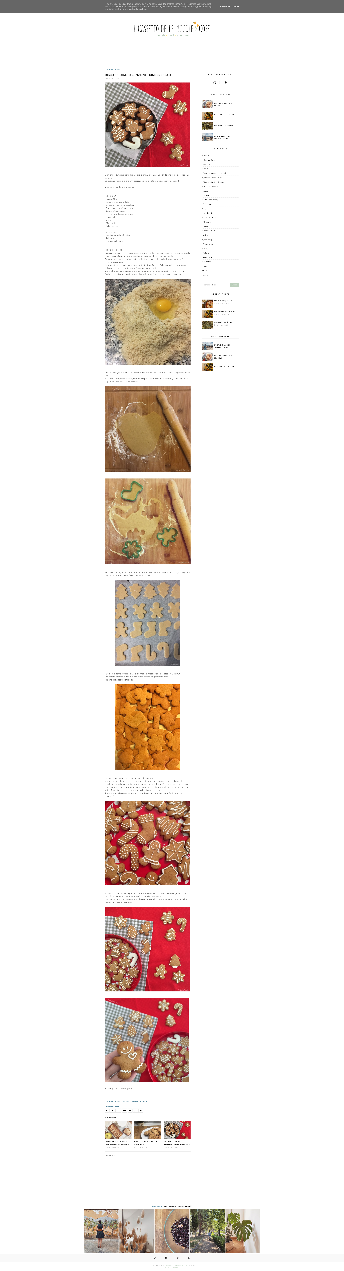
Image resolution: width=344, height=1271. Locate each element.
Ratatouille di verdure (224, 115)
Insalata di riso (209, 217)
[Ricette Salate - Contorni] (214, 173)
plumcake (207, 257)
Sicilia (205, 169)
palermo (207, 253)
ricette (143, 1101)
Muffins (206, 226)
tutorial (206, 270)
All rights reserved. (172, 1267)
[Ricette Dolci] (113, 69)
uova (205, 275)
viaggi (206, 191)
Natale (135, 1101)
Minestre (207, 222)
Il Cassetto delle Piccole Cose (176, 1265)
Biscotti (126, 1101)
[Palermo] (207, 240)
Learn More (224, 6)
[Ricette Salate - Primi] (213, 178)
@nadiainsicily (185, 1206)
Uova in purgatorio (223, 301)
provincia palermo (211, 186)
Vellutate (207, 235)
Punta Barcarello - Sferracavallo (222, 137)
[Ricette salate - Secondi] (214, 182)
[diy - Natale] (208, 204)
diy (204, 209)
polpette (207, 262)
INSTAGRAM (170, 1206)
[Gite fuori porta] (210, 200)
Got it (236, 6)
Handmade (208, 213)
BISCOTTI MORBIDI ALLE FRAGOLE (223, 105)
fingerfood (208, 244)
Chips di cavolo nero (223, 125)
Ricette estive (209, 231)
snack (206, 266)
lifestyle (206, 248)
